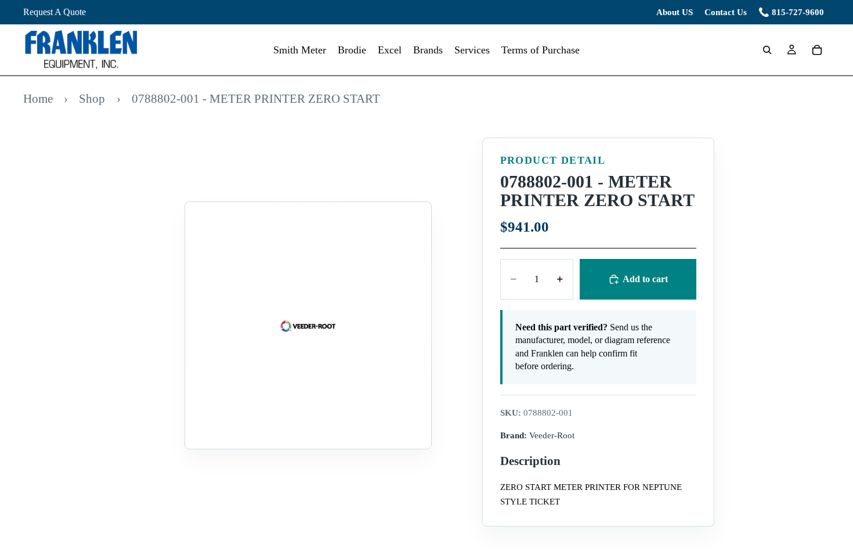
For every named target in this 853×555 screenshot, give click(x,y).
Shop (92, 98)
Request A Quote (54, 12)
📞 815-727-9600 (791, 12)
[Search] (767, 50)
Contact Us (725, 12)
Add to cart (645, 279)
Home (38, 98)
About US (674, 12)
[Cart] (817, 50)
